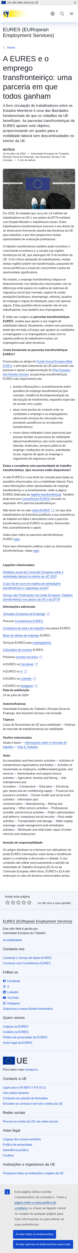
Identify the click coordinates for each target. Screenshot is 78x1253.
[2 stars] (10, 902)
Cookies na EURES (16, 1031)
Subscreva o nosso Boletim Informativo (28, 1008)
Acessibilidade (12, 940)
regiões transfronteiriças (45, 494)
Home (11, 47)
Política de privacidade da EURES (25, 1037)
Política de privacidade (17, 1144)
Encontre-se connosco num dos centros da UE (33, 1103)
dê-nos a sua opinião (56, 903)
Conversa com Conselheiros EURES (27, 963)
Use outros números (16, 1092)
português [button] (52, 13)
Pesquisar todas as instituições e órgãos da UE (33, 1173)
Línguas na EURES (15, 1026)
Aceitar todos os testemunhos (35, 1234)
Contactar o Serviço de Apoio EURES (27, 957)
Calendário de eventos (17, 649)
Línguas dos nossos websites (22, 1139)
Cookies (8, 1155)
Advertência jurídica (15, 1150)
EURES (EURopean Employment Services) (37, 921)
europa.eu (31, 1069)
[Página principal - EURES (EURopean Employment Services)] (25, 14)
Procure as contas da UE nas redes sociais (30, 1121)
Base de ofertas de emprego (21, 635)
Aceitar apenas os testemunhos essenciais (43, 1244)
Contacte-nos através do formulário (25, 1098)
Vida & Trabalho (27, 746)
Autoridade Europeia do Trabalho (24, 708)
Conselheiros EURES (36, 498)
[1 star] (7, 902)
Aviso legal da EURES (17, 1042)
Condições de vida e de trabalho (24, 628)
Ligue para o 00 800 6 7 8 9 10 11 (24, 1087)
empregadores (41, 642)
